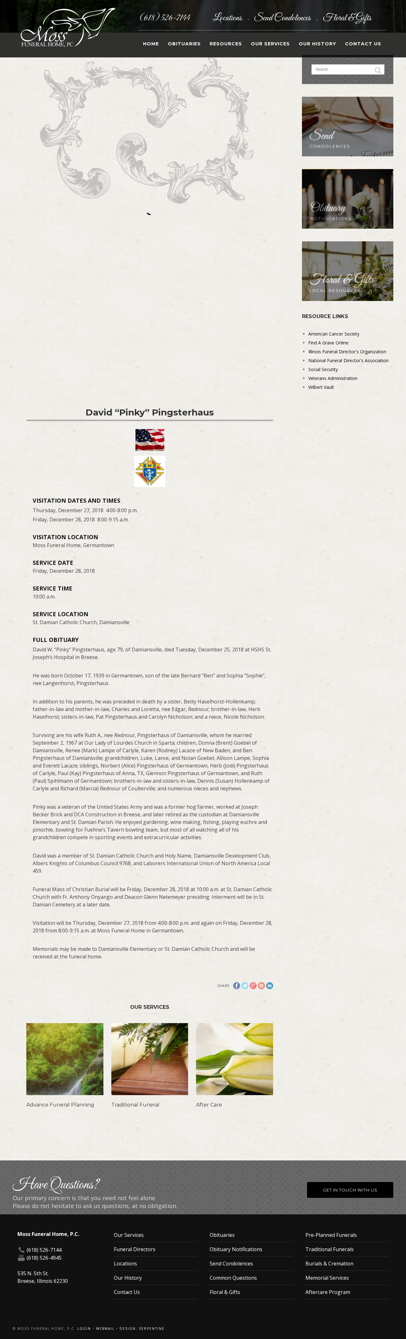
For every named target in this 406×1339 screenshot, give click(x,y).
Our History (317, 44)
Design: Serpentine (142, 1328)
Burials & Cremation (329, 1263)
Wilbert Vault (321, 387)
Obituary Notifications (236, 1249)
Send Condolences (283, 18)
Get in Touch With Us (350, 1189)
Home (151, 44)
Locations (228, 18)
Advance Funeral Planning (60, 1105)
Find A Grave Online (328, 343)
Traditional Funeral (135, 1105)
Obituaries (184, 44)
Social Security (323, 369)
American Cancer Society (333, 334)
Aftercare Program (327, 1292)
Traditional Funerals (329, 1249)
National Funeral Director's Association (348, 360)
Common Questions (233, 1277)
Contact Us (363, 44)
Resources (226, 44)
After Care (209, 1105)
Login (84, 1328)
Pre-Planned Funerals (331, 1234)
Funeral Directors (134, 1249)
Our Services (270, 44)
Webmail (105, 1328)
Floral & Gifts (347, 18)
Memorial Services (327, 1277)
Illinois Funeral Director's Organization (347, 352)
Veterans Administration (332, 378)
